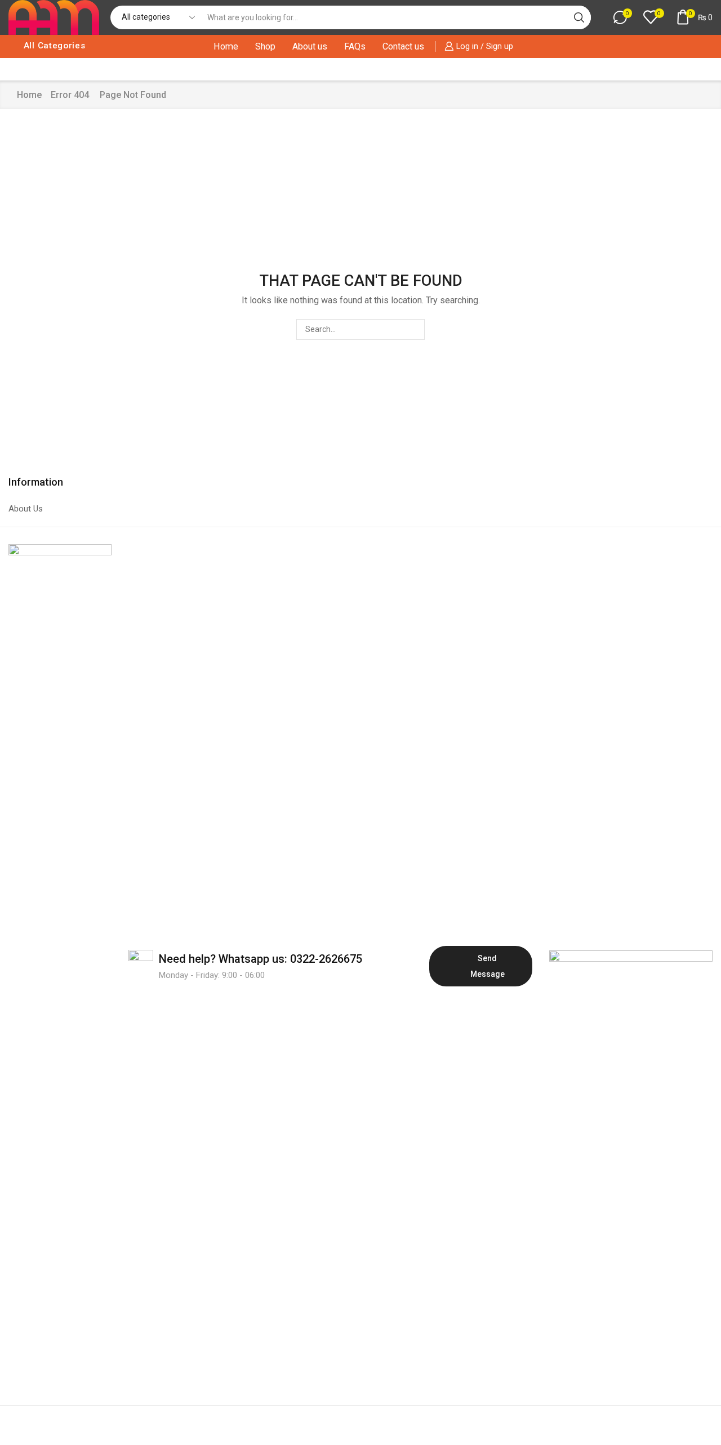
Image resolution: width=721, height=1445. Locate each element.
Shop (265, 46)
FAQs (355, 46)
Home (225, 46)
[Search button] (579, 17)
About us (309, 46)
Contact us (403, 46)
